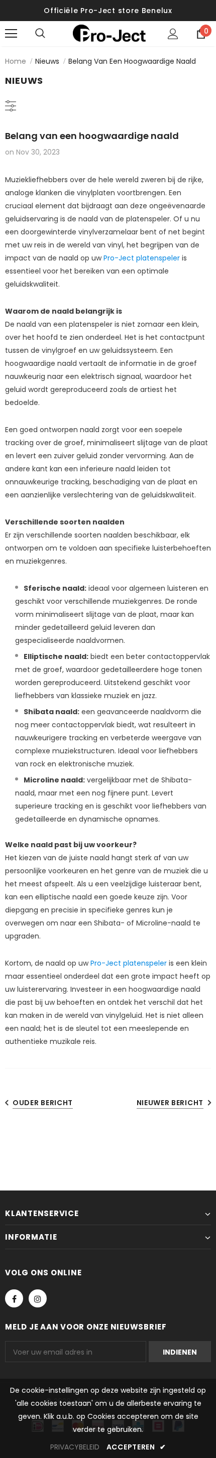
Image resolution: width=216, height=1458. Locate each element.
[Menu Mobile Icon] (11, 34)
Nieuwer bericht (170, 1103)
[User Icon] (173, 34)
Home (15, 61)
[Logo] (109, 33)
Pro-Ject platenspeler (141, 258)
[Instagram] (38, 1298)
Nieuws (47, 61)
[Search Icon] (50, 34)
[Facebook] (14, 1298)
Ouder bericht (43, 1103)
